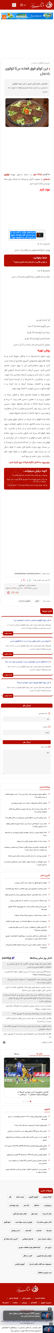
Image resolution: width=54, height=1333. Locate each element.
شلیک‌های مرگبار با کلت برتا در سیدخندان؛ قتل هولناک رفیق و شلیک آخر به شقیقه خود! (23, 235)
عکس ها (40, 1054)
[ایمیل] (12, 592)
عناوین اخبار (26, 1298)
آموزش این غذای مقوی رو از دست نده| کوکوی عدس (29, 641)
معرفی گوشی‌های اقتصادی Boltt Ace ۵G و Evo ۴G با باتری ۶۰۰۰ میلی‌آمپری (26, 1147)
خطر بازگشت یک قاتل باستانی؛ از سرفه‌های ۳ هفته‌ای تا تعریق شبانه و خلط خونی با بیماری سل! (21, 1329)
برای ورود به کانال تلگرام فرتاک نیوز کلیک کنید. (29, 462)
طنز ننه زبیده (46, 1214)
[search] (14, 5)
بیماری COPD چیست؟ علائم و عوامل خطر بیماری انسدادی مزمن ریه (24, 1314)
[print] (8, 592)
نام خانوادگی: (42, 713)
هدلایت (38, 1230)
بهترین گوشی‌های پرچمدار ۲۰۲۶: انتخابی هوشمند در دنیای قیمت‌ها (27, 1117)
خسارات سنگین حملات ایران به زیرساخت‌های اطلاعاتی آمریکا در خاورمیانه (26, 946)
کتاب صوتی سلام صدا (44, 1222)
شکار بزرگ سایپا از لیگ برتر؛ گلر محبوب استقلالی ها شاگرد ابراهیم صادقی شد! (28, 810)
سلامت (15, 1303)
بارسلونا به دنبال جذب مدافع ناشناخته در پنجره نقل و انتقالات (26, 921)
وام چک (48, 1230)
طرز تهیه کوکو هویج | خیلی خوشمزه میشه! (33, 682)
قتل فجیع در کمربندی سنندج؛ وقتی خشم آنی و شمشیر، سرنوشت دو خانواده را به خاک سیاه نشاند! (25, 848)
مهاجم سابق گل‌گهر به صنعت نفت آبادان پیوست (31, 883)
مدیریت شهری (46, 1303)
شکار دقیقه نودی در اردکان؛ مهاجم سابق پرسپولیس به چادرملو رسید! (26, 833)
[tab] (38, 1054)
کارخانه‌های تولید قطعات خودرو (29, 1247)
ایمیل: (45, 727)
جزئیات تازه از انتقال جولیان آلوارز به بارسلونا (32, 841)
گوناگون (21, 585)
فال (10, 1197)
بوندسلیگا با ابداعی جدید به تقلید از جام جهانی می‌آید (28, 901)
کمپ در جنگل (27, 1256)
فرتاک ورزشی (47, 1197)
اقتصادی (34, 1303)
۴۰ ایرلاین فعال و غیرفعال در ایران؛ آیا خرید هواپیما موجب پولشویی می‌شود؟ (27, 928)
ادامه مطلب (8, 633)
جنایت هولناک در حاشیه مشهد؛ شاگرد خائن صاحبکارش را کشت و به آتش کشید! (25, 863)
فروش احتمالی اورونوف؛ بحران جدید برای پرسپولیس (29, 803)
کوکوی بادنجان (24, 601)
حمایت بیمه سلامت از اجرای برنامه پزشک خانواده (30, 915)
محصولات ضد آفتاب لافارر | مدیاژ (40, 1264)
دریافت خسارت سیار (44, 1239)
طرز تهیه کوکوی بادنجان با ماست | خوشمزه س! (31, 620)
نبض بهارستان (14, 1205)
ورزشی (24, 1303)
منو (24, 5)
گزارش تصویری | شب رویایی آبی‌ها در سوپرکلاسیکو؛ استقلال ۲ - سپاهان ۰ (32, 1093)
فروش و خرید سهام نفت (23, 1222)
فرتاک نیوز (37, 174)
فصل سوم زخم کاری (19, 1214)
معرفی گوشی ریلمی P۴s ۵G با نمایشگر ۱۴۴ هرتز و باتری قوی (27, 1155)
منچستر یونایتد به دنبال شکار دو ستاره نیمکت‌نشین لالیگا (27, 856)
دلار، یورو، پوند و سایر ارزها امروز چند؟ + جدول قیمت (26, 485)
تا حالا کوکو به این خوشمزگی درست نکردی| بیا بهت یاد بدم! (27, 662)
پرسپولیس (47, 1205)
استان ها (6, 1303)
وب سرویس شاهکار (44, 1273)
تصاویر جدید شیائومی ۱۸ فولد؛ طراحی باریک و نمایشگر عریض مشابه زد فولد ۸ (26, 1170)
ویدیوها (16, 1054)
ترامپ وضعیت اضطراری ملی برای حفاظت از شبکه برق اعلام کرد (26, 889)
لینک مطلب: (45, 574)
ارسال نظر (27, 742)
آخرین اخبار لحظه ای (11, 1239)
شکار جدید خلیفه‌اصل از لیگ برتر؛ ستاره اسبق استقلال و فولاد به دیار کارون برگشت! (26, 825)
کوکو (37, 601)
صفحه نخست (40, 1298)
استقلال (36, 1205)
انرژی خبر (48, 1247)
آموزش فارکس (19, 1264)
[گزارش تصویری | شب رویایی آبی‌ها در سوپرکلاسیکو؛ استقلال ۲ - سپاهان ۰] (27, 1073)
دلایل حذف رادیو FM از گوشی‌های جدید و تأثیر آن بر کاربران (27, 1131)
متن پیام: (44, 747)
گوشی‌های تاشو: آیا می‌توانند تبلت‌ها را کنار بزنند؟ (30, 1125)
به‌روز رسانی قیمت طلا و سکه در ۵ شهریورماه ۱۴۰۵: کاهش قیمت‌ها (27, 908)
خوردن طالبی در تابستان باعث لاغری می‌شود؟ (29, 262)
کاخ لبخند (28, 1230)
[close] (50, 1309)
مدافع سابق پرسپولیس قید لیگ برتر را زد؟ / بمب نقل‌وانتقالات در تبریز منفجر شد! (26, 795)
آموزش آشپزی (33, 1197)
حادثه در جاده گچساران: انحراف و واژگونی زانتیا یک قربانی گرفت (26, 895)
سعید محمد (20, 1197)
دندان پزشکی (15, 1230)
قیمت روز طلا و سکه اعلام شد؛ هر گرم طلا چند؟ (29, 475)
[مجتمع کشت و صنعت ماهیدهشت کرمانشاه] (27, 16)
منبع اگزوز (7, 1222)
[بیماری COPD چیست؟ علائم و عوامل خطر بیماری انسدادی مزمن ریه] (46, 1315)
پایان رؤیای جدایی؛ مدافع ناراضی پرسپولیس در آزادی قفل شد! (26, 818)
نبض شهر (34, 1214)
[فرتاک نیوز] (41, 8)
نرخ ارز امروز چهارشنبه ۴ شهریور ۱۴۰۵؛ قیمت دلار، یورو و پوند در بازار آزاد (26, 480)
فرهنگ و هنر (13, 1298)
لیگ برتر (26, 1205)
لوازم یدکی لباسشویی (44, 1256)
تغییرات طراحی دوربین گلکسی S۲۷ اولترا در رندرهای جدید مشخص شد (27, 1161)
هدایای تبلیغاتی (27, 1239)
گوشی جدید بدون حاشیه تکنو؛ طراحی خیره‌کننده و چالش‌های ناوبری (26, 1138)
